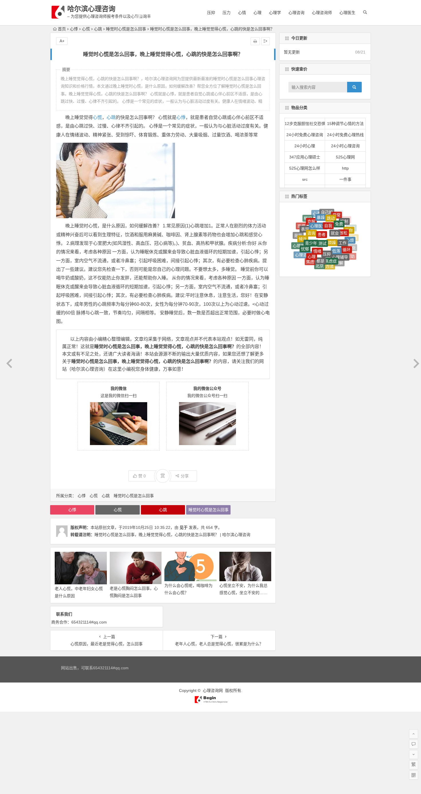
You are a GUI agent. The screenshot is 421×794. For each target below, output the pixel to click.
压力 (227, 12)
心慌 (86, 29)
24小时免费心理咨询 (304, 134)
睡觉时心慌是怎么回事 (126, 29)
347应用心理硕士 (304, 157)
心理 (257, 12)
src (305, 179)
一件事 (345, 179)
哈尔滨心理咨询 (91, 9)
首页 (62, 29)
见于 (184, 527)
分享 (185, 476)
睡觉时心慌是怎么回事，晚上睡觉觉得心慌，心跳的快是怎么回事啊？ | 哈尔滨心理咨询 (172, 534)
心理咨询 (296, 12)
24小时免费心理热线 (345, 134)
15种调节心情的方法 (345, 123)
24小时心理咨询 (345, 146)
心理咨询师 (322, 12)
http (345, 168)
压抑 (211, 12)
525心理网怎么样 (304, 168)
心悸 (74, 29)
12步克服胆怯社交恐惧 (305, 123)
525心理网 (345, 157)
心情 (242, 12)
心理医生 (347, 12)
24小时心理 (304, 146)
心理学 (275, 12)
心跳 (98, 29)
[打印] (255, 41)
